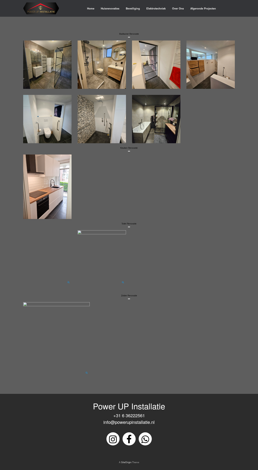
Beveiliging (133, 8)
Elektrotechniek (156, 8)
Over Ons (178, 8)
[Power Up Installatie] (41, 8)
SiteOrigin (126, 462)
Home (90, 8)
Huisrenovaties (110, 8)
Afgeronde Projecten (203, 8)
